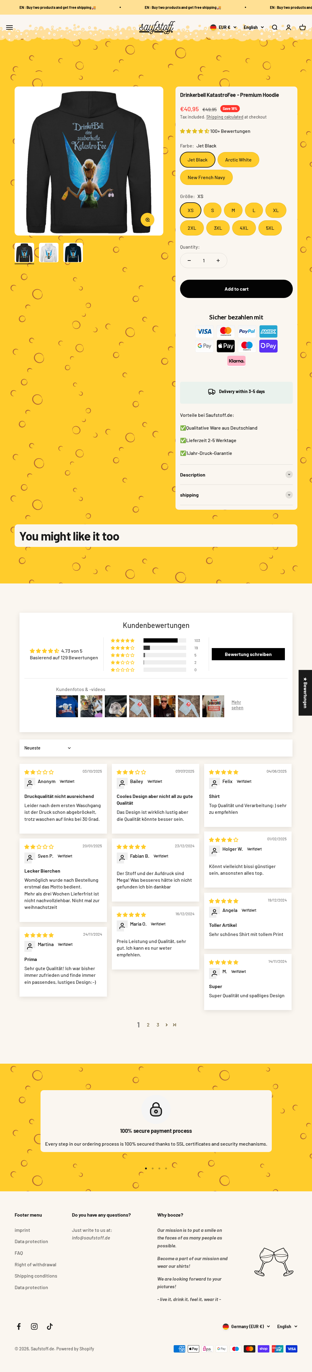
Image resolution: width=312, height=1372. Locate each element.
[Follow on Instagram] (34, 1326)
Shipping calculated (224, 116)
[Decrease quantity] (189, 260)
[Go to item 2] (48, 253)
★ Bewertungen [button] (305, 692)
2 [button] (148, 1024)
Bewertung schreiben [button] (248, 654)
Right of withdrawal (35, 1264)
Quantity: (190, 247)
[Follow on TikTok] (50, 1326)
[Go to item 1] (24, 253)
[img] (39, 772)
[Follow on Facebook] (19, 1326)
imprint (22, 1230)
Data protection (31, 1241)
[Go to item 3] (73, 253)
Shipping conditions (36, 1275)
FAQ (19, 1253)
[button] (195, 131)
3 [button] (158, 1024)
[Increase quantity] (218, 260)
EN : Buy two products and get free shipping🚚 (51, 7)
